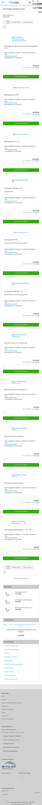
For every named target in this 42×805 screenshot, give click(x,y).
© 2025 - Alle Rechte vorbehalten (21, 802)
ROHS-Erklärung (9, 668)
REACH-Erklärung (9, 671)
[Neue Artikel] (37, 620)
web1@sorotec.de (13, 740)
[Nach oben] (37, 800)
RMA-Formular (8, 660)
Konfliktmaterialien (9, 675)
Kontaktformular (9, 743)
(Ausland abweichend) (10, 56)
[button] (4, 22)
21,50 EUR (21, 635)
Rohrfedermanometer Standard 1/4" (15, 389)
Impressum (4, 706)
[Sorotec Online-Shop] (10, 2)
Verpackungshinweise (10, 679)
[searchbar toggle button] (29, 2)
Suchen (3, 712)
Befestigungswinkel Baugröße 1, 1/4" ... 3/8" (18, 530)
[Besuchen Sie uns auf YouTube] (9, 779)
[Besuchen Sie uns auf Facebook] (3, 779)
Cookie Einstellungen (7, 719)
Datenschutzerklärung (10, 645)
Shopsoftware (15, 804)
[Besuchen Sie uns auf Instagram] (15, 779)
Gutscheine (4, 716)
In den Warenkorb (21, 76)
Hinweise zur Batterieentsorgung (13, 664)
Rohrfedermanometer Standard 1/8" (15, 343)
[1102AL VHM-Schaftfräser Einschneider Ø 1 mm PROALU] (21, 625)
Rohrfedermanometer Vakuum (14, 436)
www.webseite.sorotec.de (11, 747)
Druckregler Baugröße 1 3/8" (13, 188)
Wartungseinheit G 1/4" (11, 141)
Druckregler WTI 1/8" (10, 240)
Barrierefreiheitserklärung (11, 649)
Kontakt (3, 699)
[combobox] (16, 22)
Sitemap (6, 653)
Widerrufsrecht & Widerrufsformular (11, 703)
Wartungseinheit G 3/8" (11, 95)
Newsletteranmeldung (10, 657)
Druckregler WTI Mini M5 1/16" (13, 291)
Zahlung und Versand (7, 709)
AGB (2, 696)
